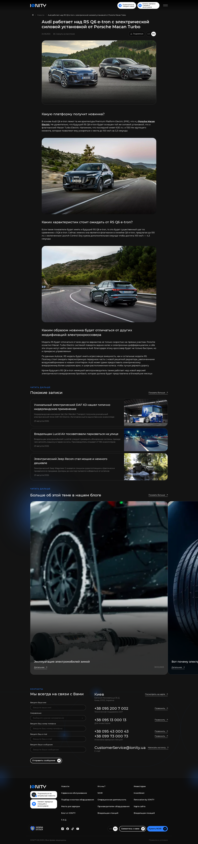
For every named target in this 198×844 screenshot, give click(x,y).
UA (148, 34)
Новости (41, 15)
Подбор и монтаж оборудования (77, 800)
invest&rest (139, 793)
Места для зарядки (70, 806)
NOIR (100, 793)
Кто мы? (101, 786)
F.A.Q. (64, 820)
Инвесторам (140, 786)
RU (153, 34)
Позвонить (160, 708)
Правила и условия (158, 840)
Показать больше (156, 393)
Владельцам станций (108, 813)
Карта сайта (139, 806)
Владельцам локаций (144, 813)
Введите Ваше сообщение (41, 745)
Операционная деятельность (112, 800)
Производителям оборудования (113, 806)
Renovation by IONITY (144, 800)
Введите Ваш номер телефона (43, 724)
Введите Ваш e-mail (38, 734)
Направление (35, 713)
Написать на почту (157, 747)
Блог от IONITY (68, 813)
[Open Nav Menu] (165, 5)
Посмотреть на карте (155, 694)
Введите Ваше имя (38, 703)
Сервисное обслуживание (74, 793)
